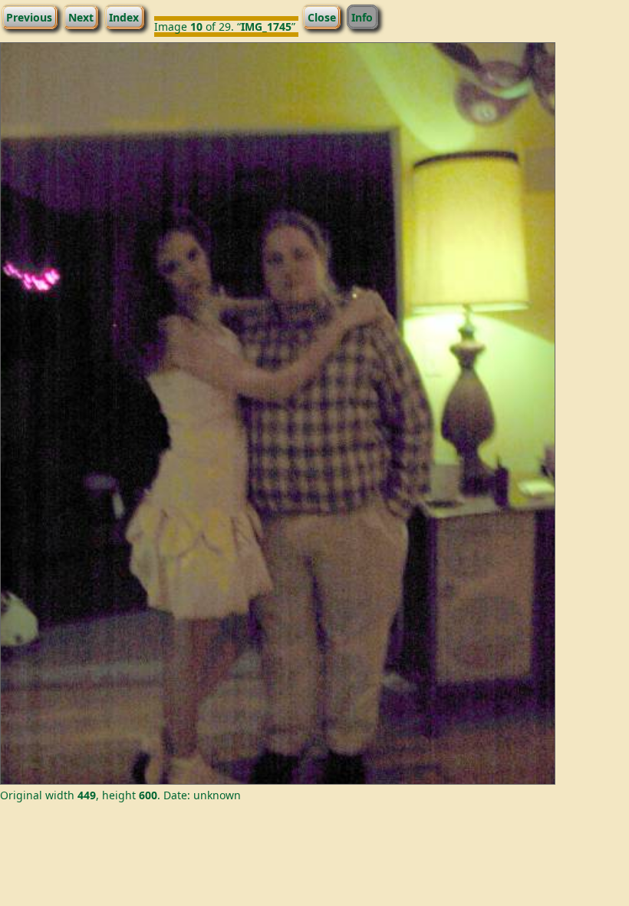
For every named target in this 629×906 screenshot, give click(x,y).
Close (322, 16)
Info (362, 16)
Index (124, 16)
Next (81, 16)
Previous (29, 16)
